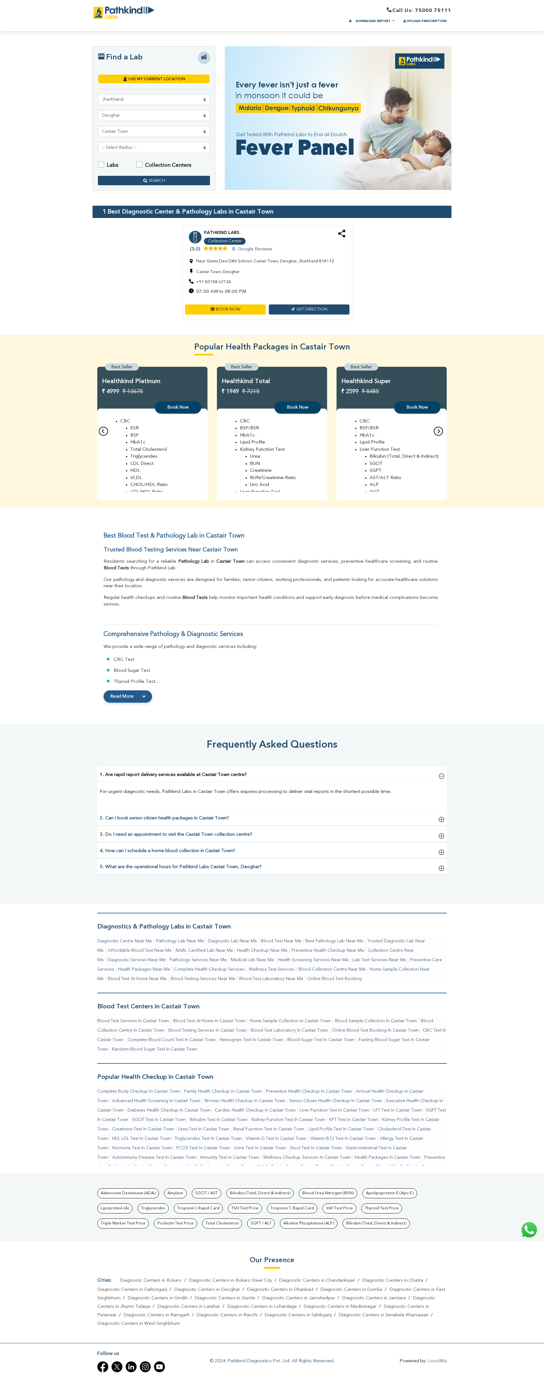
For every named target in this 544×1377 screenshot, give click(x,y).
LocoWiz (437, 1361)
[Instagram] (145, 1366)
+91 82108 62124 (213, 282)
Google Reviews (255, 249)
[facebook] (102, 1366)
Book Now (178, 407)
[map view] (204, 58)
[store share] (342, 236)
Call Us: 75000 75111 (421, 10)
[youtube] (159, 1366)
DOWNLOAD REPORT (373, 21)
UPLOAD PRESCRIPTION (426, 21)
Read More (122, 696)
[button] (225, 309)
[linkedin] (131, 1366)
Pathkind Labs (221, 233)
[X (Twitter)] (116, 1366)
